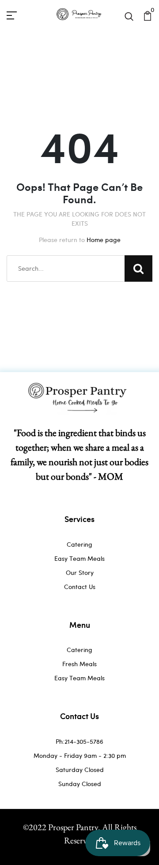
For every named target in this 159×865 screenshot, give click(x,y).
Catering (79, 544)
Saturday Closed (80, 769)
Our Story (80, 572)
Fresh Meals (79, 664)
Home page (104, 239)
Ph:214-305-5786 (79, 741)
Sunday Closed (79, 783)
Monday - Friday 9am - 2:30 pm (80, 755)
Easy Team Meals (79, 558)
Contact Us (79, 586)
